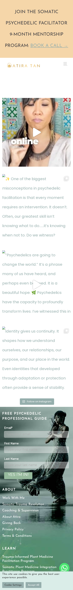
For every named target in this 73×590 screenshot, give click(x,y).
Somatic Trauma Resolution (23, 504)
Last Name (11, 459)
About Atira (11, 517)
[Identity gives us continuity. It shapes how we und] (36, 361)
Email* (8, 428)
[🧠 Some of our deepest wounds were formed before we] (36, 132)
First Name (11, 443)
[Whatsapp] (64, 568)
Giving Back (11, 523)
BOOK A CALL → (49, 46)
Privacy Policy (13, 529)
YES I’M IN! (18, 474)
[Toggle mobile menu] (65, 63)
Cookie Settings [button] (13, 585)
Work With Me (13, 498)
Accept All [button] (33, 585)
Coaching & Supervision (20, 510)
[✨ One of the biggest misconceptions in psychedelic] (36, 208)
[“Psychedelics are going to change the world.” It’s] (36, 284)
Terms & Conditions (17, 536)
